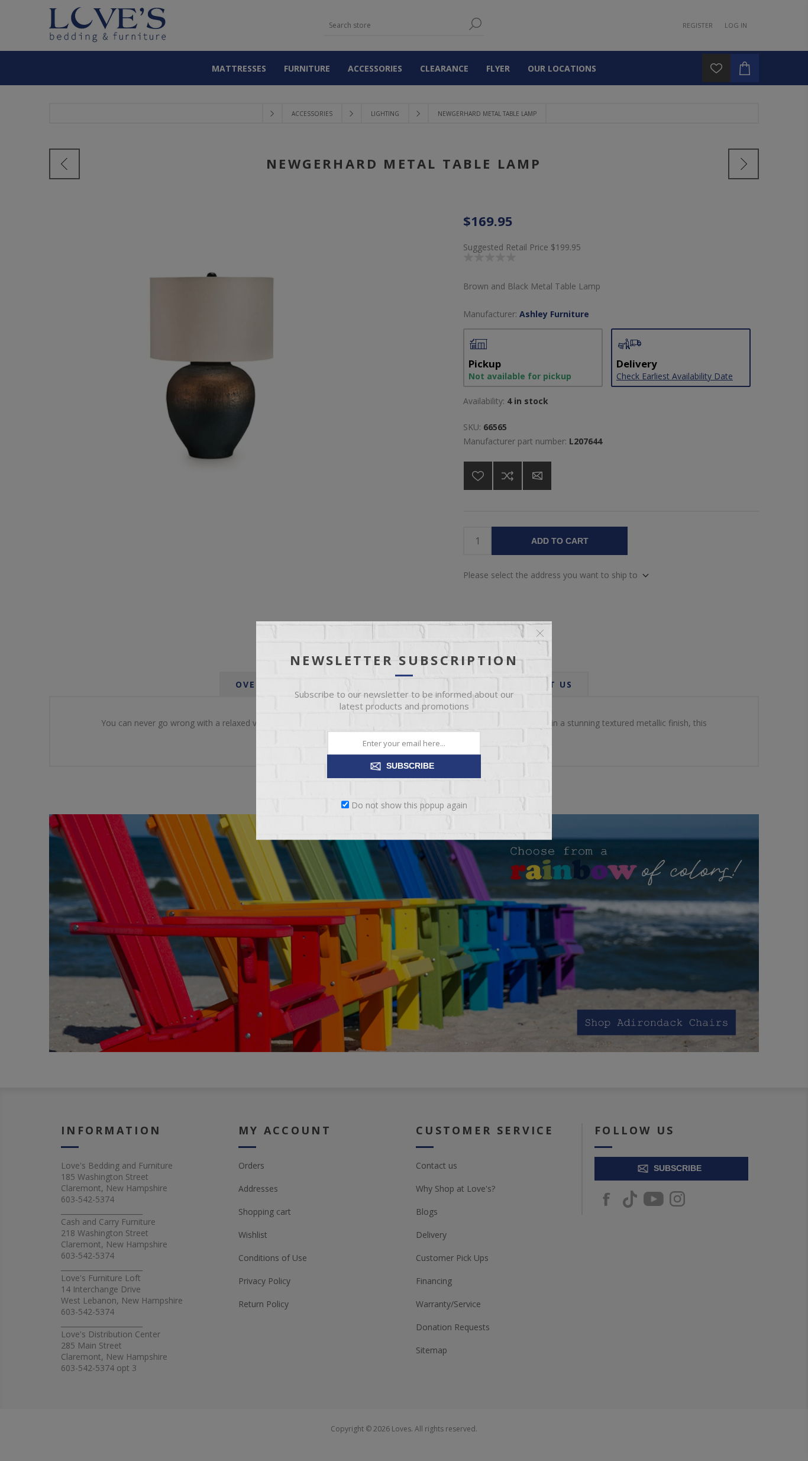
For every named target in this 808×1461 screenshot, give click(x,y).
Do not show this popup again (409, 804)
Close (540, 633)
